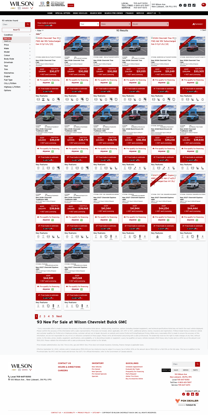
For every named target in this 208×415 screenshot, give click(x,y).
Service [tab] (185, 370)
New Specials (97, 371)
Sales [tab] (176, 370)
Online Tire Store (132, 376)
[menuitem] (17, 38)
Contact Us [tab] (166, 370)
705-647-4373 (184, 385)
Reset (15, 30)
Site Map (96, 412)
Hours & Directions (69, 367)
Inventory (98, 363)
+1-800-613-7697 (184, 382)
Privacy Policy (84, 412)
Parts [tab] (195, 370)
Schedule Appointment (134, 367)
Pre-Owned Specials (99, 374)
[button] (50, 13)
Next (59, 316)
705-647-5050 (183, 380)
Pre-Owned (96, 369)
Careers (63, 371)
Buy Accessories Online (134, 379)
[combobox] (89, 24)
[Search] (27, 24)
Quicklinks (132, 363)
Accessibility (70, 412)
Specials (95, 376)
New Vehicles (97, 367)
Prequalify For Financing (135, 371)
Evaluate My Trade (133, 369)
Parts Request (131, 374)
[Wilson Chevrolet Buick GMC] (21, 5)
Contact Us (64, 363)
